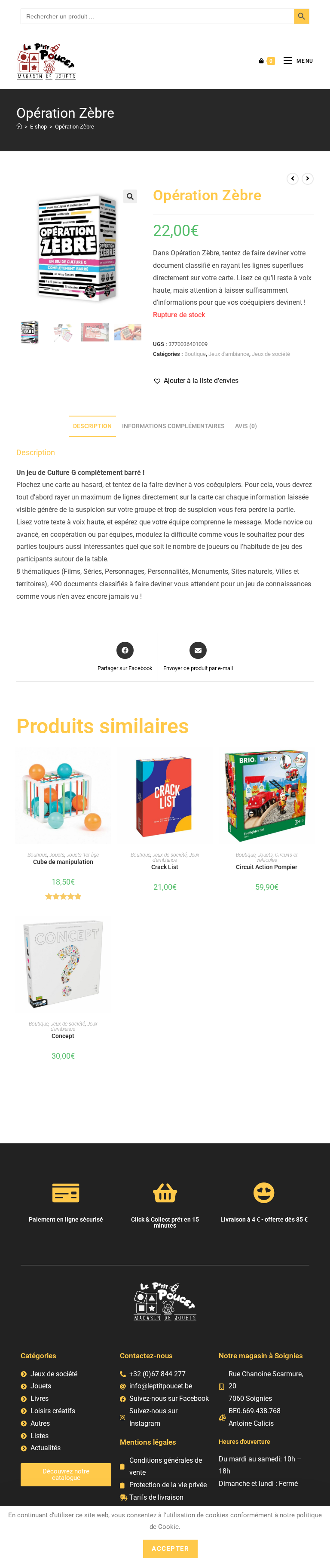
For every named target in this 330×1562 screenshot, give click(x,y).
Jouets (56, 855)
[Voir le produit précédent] (293, 179)
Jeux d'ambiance (228, 354)
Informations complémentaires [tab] (173, 426)
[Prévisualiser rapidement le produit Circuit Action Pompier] (310, 762)
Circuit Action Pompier (266, 867)
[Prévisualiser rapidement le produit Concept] (107, 931)
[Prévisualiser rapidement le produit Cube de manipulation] (107, 762)
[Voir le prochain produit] (308, 179)
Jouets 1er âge (83, 855)
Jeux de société (271, 354)
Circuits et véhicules (277, 857)
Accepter (170, 1549)
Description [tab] (92, 426)
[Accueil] (19, 126)
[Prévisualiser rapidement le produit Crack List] (208, 762)
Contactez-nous (146, 1355)
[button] (130, 196)
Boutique (195, 354)
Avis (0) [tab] (246, 426)
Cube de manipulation (63, 861)
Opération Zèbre (74, 126)
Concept (63, 1035)
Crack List (164, 867)
